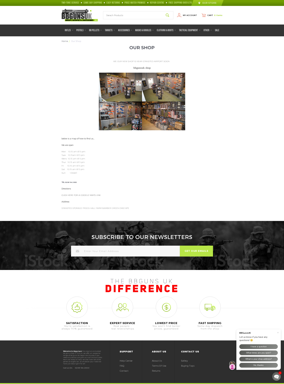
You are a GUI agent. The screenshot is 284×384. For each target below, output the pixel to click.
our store (209, 3)
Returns (156, 371)
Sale (217, 30)
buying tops (187, 366)
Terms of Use (159, 366)
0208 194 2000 (82, 368)
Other (207, 30)
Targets (109, 30)
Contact (124, 371)
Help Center (126, 360)
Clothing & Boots (165, 30)
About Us (157, 360)
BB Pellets (94, 30)
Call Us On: (68, 368)
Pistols (80, 30)
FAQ (122, 366)
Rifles (68, 30)
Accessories (124, 30)
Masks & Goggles (143, 30)
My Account (190, 15)
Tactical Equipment (188, 30)
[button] (276, 376)
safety (184, 360)
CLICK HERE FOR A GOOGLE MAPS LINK (81, 195)
